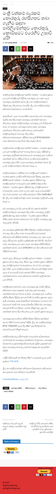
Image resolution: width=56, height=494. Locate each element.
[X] (11, 49)
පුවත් (12, 4)
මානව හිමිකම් (8, 391)
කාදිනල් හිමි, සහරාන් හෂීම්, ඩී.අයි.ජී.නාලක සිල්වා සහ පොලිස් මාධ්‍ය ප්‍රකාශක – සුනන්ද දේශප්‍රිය (41, 427)
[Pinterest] (24, 49)
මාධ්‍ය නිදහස (42, 388)
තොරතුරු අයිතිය (16, 388)
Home (5, 4)
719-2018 (14, 361)
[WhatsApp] (18, 49)
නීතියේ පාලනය (30, 388)
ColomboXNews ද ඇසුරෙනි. (16, 379)
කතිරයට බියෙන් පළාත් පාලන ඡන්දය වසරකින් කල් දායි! (15, 426)
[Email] (30, 49)
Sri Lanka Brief (11, 43)
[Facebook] (5, 49)
